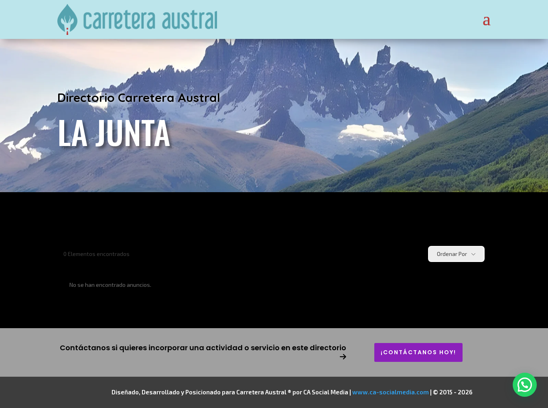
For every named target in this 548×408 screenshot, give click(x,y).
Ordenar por (452, 253)
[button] (525, 385)
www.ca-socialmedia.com (390, 392)
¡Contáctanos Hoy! (418, 352)
